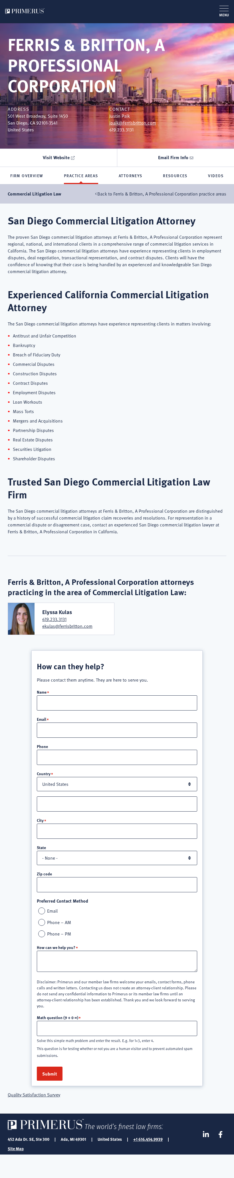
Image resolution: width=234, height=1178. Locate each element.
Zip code (44, 874)
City (40, 820)
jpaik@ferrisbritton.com (132, 122)
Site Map (16, 1148)
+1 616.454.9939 (148, 1139)
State (41, 847)
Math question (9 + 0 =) (57, 1017)
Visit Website (56, 157)
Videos (215, 175)
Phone (42, 746)
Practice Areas (81, 175)
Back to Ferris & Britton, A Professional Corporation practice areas (161, 193)
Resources (175, 175)
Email (41, 719)
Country (44, 773)
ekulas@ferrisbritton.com (67, 626)
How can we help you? (56, 947)
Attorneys (130, 175)
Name (42, 692)
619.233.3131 (54, 619)
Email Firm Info (173, 157)
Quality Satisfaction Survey (34, 1094)
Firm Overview (26, 175)
